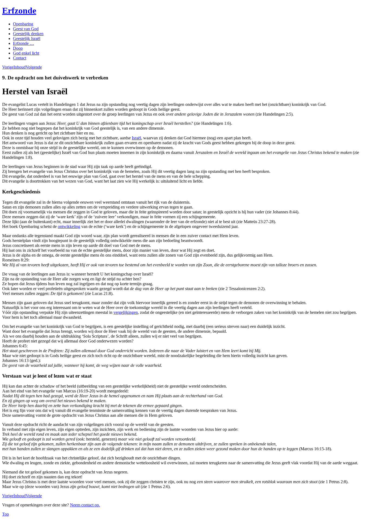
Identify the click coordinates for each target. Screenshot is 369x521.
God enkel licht (26, 53)
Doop (18, 48)
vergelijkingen (125, 312)
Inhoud (20, 67)
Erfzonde (19, 10)
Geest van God (26, 28)
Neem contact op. (85, 505)
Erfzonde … (23, 43)
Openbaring (23, 24)
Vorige (8, 67)
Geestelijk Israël (26, 38)
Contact (19, 58)
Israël (136, 138)
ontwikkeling (69, 226)
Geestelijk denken (28, 33)
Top (5, 514)
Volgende (34, 67)
